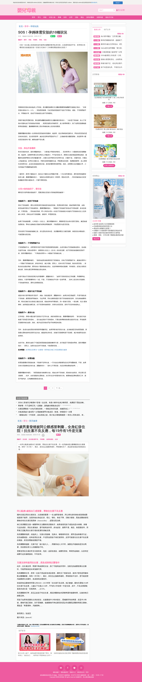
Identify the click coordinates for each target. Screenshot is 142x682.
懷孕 (25, 40)
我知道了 (118, 2)
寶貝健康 (33, 421)
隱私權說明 (94, 2)
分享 (43, 435)
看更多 (119, 34)
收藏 (60, 36)
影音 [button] (65, 17)
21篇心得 (109, 106)
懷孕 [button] (33, 17)
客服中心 (72, 672)
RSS (87, 672)
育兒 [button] (39, 17)
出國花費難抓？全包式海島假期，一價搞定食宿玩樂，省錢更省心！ (44, 409)
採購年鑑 (100, 17)
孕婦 (29, 40)
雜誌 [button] (82, 17)
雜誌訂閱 (96, 239)
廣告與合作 (80, 672)
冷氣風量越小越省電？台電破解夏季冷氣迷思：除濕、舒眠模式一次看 (45, 412)
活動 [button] (76, 17)
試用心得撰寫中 (109, 165)
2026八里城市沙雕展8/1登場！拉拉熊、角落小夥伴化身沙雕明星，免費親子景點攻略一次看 (51, 403)
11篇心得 (109, 136)
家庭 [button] (44, 17)
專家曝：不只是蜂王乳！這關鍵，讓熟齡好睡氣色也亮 (39, 406)
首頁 (21, 26)
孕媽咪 (35, 40)
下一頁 (59, 388)
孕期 (40, 40)
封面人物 (52, 17)
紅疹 (56, 439)
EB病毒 (42, 439)
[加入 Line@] (74, 668)
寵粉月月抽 (109, 17)
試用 (70, 17)
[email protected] (35, 626)
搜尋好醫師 (90, 17)
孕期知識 (34, 26)
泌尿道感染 (49, 439)
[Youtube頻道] (61, 668)
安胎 (45, 40)
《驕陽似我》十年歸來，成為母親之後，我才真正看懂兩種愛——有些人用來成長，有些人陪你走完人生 (51, 415)
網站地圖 (55, 672)
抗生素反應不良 (33, 439)
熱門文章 (107, 29)
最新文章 (97, 29)
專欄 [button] (59, 17)
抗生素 (25, 439)
